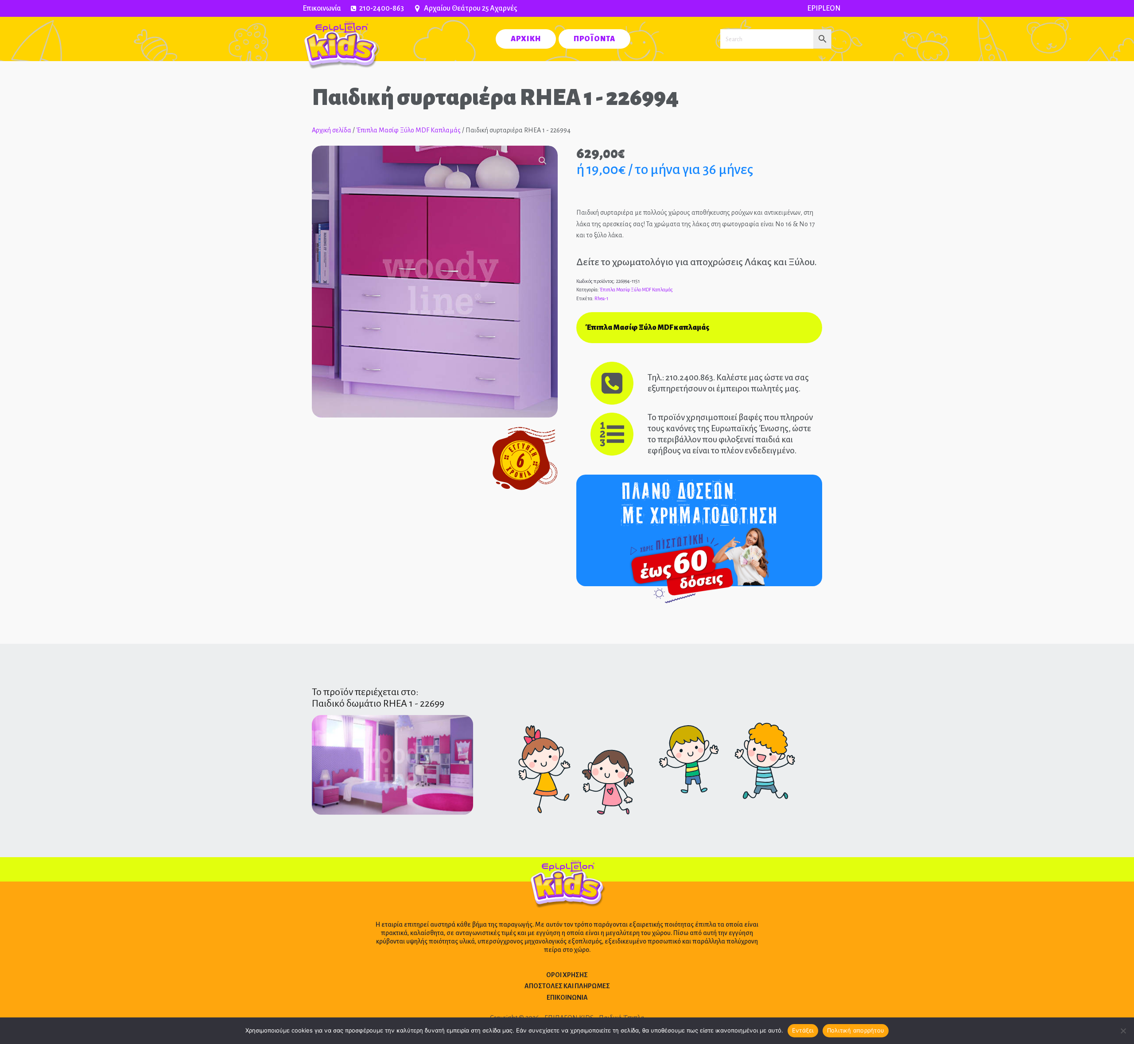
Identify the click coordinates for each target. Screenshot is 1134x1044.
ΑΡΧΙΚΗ (526, 39)
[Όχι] (1122, 1030)
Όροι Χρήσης (567, 974)
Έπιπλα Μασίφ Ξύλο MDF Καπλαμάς (408, 130)
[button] (543, 161)
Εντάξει (803, 1030)
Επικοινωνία (322, 8)
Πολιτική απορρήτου (856, 1030)
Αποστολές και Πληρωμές (567, 986)
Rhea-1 (601, 298)
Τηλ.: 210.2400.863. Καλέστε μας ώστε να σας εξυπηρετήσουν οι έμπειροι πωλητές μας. (728, 383)
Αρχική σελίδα (331, 130)
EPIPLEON (824, 8)
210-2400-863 (381, 8)
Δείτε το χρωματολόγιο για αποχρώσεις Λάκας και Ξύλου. (696, 262)
